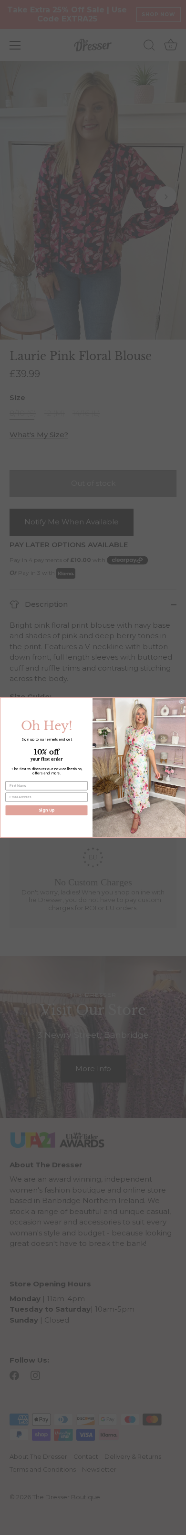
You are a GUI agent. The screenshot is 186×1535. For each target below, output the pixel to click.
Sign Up (47, 810)
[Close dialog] (181, 701)
